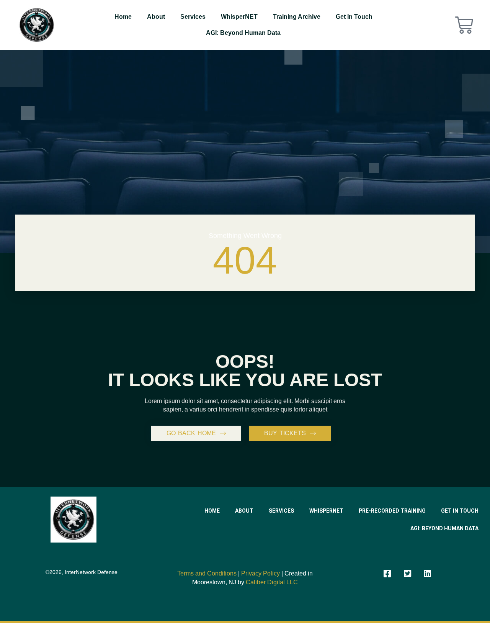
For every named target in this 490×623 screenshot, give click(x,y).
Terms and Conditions (207, 573)
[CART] (464, 25)
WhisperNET (239, 16)
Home (123, 16)
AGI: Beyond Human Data (243, 33)
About (156, 16)
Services (193, 16)
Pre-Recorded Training (392, 511)
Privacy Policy (260, 573)
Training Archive (296, 16)
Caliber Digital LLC (272, 582)
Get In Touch (354, 16)
